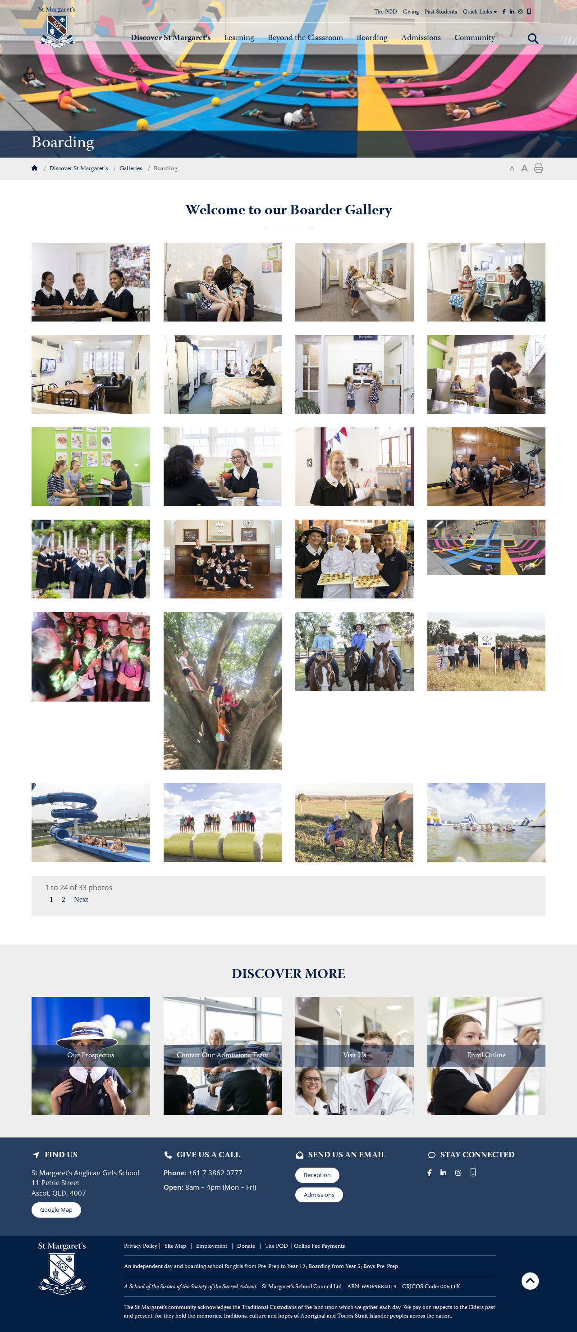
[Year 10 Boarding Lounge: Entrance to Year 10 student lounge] (486, 281)
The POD (385, 12)
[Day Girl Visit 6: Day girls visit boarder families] (91, 822)
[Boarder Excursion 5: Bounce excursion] (486, 547)
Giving (411, 12)
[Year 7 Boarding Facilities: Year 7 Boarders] (223, 281)
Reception (317, 1175)
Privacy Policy (140, 1246)
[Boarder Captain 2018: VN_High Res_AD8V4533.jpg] (91, 281)
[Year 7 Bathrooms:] (354, 281)
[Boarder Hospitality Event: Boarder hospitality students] (354, 558)
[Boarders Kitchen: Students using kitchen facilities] (486, 374)
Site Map (175, 1246)
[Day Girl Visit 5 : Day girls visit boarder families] (223, 822)
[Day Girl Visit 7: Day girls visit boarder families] (354, 651)
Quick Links (478, 12)
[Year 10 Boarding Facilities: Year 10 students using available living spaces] (91, 374)
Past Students (441, 12)
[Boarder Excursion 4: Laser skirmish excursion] (91, 656)
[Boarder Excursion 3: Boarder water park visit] (486, 822)
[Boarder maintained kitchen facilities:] (91, 466)
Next (81, 899)
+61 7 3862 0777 (215, 1172)
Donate (247, 1246)
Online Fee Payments (319, 1246)
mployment (214, 1246)
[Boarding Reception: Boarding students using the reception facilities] (354, 374)
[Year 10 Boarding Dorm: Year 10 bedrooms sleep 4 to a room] (223, 374)
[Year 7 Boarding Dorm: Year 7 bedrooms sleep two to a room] (354, 466)
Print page (538, 168)
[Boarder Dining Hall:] (223, 558)
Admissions (319, 1195)
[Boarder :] (354, 822)
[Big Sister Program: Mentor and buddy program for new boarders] (91, 558)
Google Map (56, 1209)
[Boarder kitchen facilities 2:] (223, 466)
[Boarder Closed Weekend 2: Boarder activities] (223, 690)
